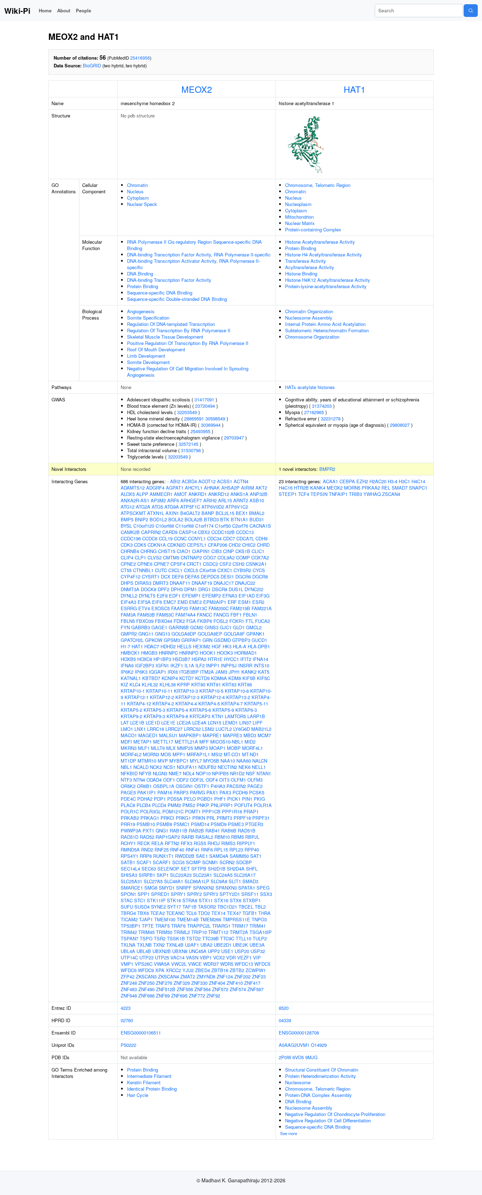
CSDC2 (210, 563)
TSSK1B (176, 938)
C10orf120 (143, 525)
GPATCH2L (132, 640)
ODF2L (197, 779)
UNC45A (197, 951)
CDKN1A (156, 544)
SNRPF (184, 887)
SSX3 (266, 894)
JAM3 (221, 671)
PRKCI (167, 817)
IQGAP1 (157, 671)
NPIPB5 (220, 773)
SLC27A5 (153, 881)
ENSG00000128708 (299, 1032)
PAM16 (164, 792)
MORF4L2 (131, 754)
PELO (190, 798)
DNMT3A (130, 589)
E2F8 (162, 595)
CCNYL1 (197, 538)
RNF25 (162, 849)
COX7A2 (260, 557)
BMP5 (127, 519)
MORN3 (151, 754)
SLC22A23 (181, 875)
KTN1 (217, 716)
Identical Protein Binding (152, 1088)
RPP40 (252, 849)
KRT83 (229, 684)
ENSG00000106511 (141, 1032)
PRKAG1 (149, 817)
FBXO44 (163, 621)
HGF (216, 646)
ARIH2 (210, 500)
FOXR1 (236, 621)
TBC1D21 (227, 906)
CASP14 (188, 532)
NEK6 (245, 767)
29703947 (234, 437)
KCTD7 (186, 678)
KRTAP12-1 (137, 697)
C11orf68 (184, 525)
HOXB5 (128, 659)
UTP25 (162, 957)
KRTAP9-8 (177, 716)
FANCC (204, 614)
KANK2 (249, 671)
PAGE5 (128, 792)
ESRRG (129, 608)
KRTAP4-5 (209, 703)
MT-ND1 (250, 754)
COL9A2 (226, 557)
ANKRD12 (218, 494)
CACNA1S (260, 525)
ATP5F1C (190, 506)
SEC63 (148, 868)
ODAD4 (154, 779)
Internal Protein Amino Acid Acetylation (325, 324)
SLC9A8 (219, 881)
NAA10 (228, 760)
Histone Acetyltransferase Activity (320, 241)
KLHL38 (167, 684)
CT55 (126, 570)
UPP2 (214, 951)
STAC (127, 900)
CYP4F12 (130, 576)
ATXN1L (155, 513)
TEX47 (234, 913)
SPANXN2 (203, 887)
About (63, 10)
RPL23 (236, 849)
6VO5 (298, 1057)
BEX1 (242, 513)
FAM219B (240, 608)
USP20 (242, 951)
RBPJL (252, 836)
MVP (163, 760)
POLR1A (263, 805)
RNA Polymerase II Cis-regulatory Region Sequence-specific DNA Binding (194, 244)
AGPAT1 (174, 487)
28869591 (194, 418)
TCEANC (175, 913)
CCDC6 (149, 538)
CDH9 (261, 538)
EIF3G (263, 595)
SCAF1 (144, 862)
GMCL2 (253, 627)
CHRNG (148, 551)
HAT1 (355, 89)
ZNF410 (235, 982)
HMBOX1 (130, 652)
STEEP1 (288, 494)
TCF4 (303, 494)
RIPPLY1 (246, 843)
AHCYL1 (194, 487)
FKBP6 (204, 621)
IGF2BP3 (144, 665)
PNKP (203, 805)
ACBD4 (189, 481)
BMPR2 (327, 469)
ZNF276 (164, 982)
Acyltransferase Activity (309, 267)
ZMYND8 (206, 976)
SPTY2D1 (229, 894)
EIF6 (157, 602)
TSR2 (159, 938)
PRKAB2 (130, 817)
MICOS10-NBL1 (226, 741)
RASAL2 (204, 836)
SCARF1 (162, 862)
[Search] (471, 10)
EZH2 (362, 481)
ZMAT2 (187, 976)
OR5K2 (128, 786)
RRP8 (146, 856)
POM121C (172, 811)
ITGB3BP (189, 671)
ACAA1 (330, 481)
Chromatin (137, 185)
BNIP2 (141, 519)
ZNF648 (129, 995)
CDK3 (127, 544)
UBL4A (128, 951)
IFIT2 (245, 659)
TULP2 (260, 938)
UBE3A (257, 944)
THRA (264, 913)
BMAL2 (256, 513)
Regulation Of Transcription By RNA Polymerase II (178, 330)
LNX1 (140, 729)
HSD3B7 (181, 659)
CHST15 (166, 551)
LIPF (258, 722)
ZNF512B (165, 989)
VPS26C (143, 963)
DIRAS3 (143, 583)
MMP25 (185, 748)
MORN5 (352, 487)
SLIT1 (235, 881)
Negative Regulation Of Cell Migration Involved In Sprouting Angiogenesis (187, 371)
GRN (207, 640)
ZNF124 (225, 976)
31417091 (204, 399)
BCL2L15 (225, 513)
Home (45, 10)
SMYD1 (167, 887)
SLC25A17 (244, 875)
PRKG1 (183, 817)
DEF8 (177, 576)
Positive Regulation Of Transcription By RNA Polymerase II (187, 343)
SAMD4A (218, 856)
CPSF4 (177, 563)
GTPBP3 (241, 640)
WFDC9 (146, 970)
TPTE (148, 925)
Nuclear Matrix (300, 223)
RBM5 (237, 836)
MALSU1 (168, 735)
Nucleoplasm (298, 204)
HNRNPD (188, 652)
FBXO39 (144, 621)
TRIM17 (240, 925)
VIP (257, 957)
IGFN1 (162, 665)
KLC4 (134, 684)
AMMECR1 (161, 494)
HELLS (184, 646)
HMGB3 (149, 652)
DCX (165, 576)
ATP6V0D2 (212, 506)
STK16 (174, 900)
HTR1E (215, 659)
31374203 (322, 405)
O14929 (319, 1045)
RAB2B (196, 830)
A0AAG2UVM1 (294, 1045)
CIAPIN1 (201, 551)
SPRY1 (178, 894)
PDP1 (160, 798)
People (83, 10)
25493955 (200, 431)
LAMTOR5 (235, 716)
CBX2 (204, 532)
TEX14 (218, 913)
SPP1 (144, 894)
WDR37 (211, 963)
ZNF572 (220, 989)
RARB (187, 836)
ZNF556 (185, 989)
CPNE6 (144, 563)
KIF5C (263, 678)
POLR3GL (150, 811)
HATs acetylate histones (310, 387)
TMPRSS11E (236, 919)
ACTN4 (241, 481)
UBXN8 (179, 951)
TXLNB (144, 944)
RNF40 (177, 849)
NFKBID (129, 773)
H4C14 (418, 481)
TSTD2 (193, 938)
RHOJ (213, 843)
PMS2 (188, 805)
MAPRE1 (212, 735)
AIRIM (247, 487)
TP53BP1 (130, 925)
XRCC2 (173, 970)
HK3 (227, 646)
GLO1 (239, 627)
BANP (207, 513)
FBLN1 (250, 614)
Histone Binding (301, 273)
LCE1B (137, 722)
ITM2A (207, 671)
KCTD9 (202, 678)
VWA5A (162, 963)
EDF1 (175, 595)
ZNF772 (197, 995)
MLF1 (144, 748)
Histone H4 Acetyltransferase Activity (323, 254)
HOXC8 (144, 659)
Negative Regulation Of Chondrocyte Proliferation (335, 1114)
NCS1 (169, 767)
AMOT (180, 494)
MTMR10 (147, 760)
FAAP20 (179, 608)
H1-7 (125, 646)
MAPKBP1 (190, 735)
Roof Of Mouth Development (156, 349)
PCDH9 (240, 792)
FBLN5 (128, 621)
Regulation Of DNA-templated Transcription (171, 324)
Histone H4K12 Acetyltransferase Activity (327, 280)
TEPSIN (319, 494)
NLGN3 (160, 773)
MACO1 (129, 735)
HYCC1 (231, 659)
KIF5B (248, 678)
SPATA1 (246, 887)
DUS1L (236, 589)
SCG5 (178, 862)
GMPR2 (129, 633)
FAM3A (128, 614)
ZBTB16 (219, 970)
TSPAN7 (129, 938)
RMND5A (130, 849)
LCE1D (153, 722)
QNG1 (162, 830)
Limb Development (146, 355)
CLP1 (140, 557)
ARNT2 (240, 500)
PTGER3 (254, 824)
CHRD (263, 544)
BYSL (126, 525)
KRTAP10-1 (133, 690)
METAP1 (142, 741)
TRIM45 (146, 932)
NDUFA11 (187, 767)
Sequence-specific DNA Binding (159, 292)
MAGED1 (148, 735)
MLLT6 (158, 748)
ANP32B (258, 494)
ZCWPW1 (256, 970)
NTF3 (126, 779)
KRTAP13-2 (238, 697)
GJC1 (225, 627)
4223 (126, 1008)
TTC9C (227, 938)
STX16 (221, 900)
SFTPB (198, 868)
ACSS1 (224, 481)
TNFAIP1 (338, 494)
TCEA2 (157, 913)
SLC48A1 (173, 881)
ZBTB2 (237, 970)
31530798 (191, 450)
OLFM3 (255, 779)
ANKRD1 (197, 494)
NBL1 (126, 767)
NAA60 (243, 760)
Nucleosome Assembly (308, 317)
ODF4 (212, 779)
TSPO (146, 938)
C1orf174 (204, 525)
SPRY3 (210, 894)
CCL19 (166, 538)
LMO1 (127, 729)
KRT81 (214, 684)
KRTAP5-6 (200, 709)
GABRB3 (140, 627)
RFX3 (186, 843)
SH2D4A (236, 868)
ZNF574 (238, 989)
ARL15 (225, 500)
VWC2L (179, 963)
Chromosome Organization (312, 336)
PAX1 (212, 792)
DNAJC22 (245, 583)
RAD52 (147, 836)
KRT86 (245, 684)
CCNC (180, 538)
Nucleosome (298, 1082)
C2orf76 (240, 525)
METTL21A (186, 741)
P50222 (128, 1045)
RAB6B (228, 830)
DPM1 (190, 589)
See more (288, 1133)
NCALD (141, 767)
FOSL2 (220, 621)
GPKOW (153, 640)
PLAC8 (128, 805)
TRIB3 (355, 494)
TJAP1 (146, 919)
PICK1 (234, 798)
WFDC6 (129, 970)
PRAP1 (251, 811)
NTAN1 (264, 773)
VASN (192, 957)
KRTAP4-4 (186, 703)
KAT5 (263, 671)
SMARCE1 (132, 887)
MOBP (234, 748)
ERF (232, 602)
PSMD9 (219, 824)
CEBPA (347, 481)
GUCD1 (259, 640)
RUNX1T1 (163, 856)
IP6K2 (127, 671)
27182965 (314, 412)
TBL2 (260, 906)
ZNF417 (252, 982)
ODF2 (182, 779)
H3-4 (392, 481)
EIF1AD (247, 595)
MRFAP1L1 (198, 754)
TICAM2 (129, 919)
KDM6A (219, 678)
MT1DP (128, 760)
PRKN (198, 817)
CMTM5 (171, 557)
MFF (204, 741)
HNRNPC (168, 652)
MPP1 (179, 754)
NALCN (259, 760)
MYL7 (196, 760)
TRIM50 (164, 932)
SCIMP (193, 862)
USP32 (258, 951)
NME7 (175, 773)
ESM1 (244, 602)
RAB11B (178, 830)
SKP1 (163, 875)
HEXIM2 (201, 646)
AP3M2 (158, 500)
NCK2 (156, 767)
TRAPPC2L (199, 925)
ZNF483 (129, 989)
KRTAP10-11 (159, 690)
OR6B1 (144, 786)
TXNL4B (174, 944)
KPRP (183, 684)
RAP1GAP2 (168, 836)
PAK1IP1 (146, 792)
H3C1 (404, 481)
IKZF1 (176, 665)
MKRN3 (129, 748)
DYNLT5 (147, 595)
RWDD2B (184, 856)
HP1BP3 (162, 659)
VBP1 (206, 957)
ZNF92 (213, 995)
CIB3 (216, 551)
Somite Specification (148, 317)
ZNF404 (217, 982)
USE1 (227, 951)
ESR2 (258, 602)
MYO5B (211, 760)
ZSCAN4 (391, 494)
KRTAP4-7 (232, 703)
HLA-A (239, 646)
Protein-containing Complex (313, 229)
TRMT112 (218, 932)
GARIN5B (179, 627)
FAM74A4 (185, 614)
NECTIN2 (227, 767)
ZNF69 (163, 995)
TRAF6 (178, 925)
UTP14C (129, 957)
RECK (143, 843)
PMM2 (174, 805)
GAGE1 (159, 627)
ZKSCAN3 (146, 976)
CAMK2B (130, 532)
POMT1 (193, 811)
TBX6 (143, 913)
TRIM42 (129, 932)
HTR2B (301, 487)
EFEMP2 (211, 595)
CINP (228, 551)
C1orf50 (223, 525)
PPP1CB (211, 811)
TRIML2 (182, 932)
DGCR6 (243, 576)
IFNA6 (127, 665)
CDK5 (140, 544)
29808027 (400, 424)
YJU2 (188, 970)
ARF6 (173, 500)
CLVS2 (154, 557)
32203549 (187, 412)
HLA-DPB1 (259, 646)
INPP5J (229, 665)
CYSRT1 (150, 576)
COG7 (209, 557)
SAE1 (202, 856)
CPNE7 (161, 563)
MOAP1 (217, 748)
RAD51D (129, 836)
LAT (125, 722)
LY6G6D (241, 729)
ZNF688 (146, 995)
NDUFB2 (207, 767)
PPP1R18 (232, 811)
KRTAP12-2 (162, 697)
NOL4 (188, 773)
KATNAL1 (131, 678)
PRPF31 (261, 817)
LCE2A (184, 722)
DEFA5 (192, 576)
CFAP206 (217, 544)
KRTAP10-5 (211, 690)
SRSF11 (250, 894)
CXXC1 (224, 570)
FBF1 (236, 614)
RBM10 (222, 836)
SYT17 (174, 906)
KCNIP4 (170, 678)
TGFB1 (249, 913)
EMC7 (169, 602)
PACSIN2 (236, 786)
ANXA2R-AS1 (135, 500)
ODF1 (169, 779)
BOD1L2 (158, 519)
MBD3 (249, 735)
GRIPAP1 (191, 640)
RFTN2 (172, 843)
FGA (191, 621)
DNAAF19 (202, 583)
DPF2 (163, 589)
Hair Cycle (137, 1095)
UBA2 (206, 944)
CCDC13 (245, 532)
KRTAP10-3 (186, 690)
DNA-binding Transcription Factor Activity (169, 280)
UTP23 (146, 957)
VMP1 (127, 963)
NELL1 (259, 767)
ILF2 (200, 665)
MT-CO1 (232, 754)
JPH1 (234, 671)
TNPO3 (259, 919)
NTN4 (139, 779)
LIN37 (245, 722)
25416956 (140, 58)
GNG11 (145, 633)
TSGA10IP (260, 932)
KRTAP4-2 (163, 703)
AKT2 (261, 487)
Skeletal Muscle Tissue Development (165, 336)
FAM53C (165, 614)
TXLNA (128, 944)
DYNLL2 (129, 595)
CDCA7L (245, 538)
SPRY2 (194, 894)
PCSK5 (256, 792)
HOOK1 (208, 652)
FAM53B (146, 614)
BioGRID (92, 65)
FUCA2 (262, 621)
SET (185, 868)
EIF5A (144, 602)
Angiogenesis (141, 311)
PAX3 (225, 792)
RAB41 (212, 830)
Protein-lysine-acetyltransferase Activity (326, 286)
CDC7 (229, 538)
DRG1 (204, 589)
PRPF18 (242, 817)
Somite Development (148, 362)
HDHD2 (168, 646)
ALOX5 (128, 494)
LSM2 (208, 729)
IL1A (189, 665)
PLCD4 (159, 805)
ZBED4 (202, 970)
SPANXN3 (226, 887)
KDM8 (234, 678)
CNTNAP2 (191, 557)
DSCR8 (219, 589)
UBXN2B (161, 951)
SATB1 (128, 862)
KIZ (124, 684)
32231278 (331, 418)
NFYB (145, 773)
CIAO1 (184, 551)
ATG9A (171, 506)
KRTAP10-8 (237, 690)
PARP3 (181, 792)
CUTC (161, 570)
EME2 (195, 602)
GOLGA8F (234, 633)
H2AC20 (377, 481)
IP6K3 (141, 671)
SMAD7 (400, 487)
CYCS (259, 570)
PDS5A (174, 798)
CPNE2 (128, 563)
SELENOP (168, 868)
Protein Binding (142, 286)
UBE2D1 (222, 944)
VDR (231, 957)
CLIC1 (258, 551)
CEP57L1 (196, 544)
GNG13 (162, 633)
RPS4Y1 (129, 856)
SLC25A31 (131, 881)
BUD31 (256, 519)
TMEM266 (210, 919)
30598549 (215, 418)
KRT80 (198, 684)
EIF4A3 (128, 602)
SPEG (263, 887)
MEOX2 (196, 89)
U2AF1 (192, 944)
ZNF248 (129, 982)
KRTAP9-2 (131, 716)
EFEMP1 (191, 595)
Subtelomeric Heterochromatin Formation (327, 330)
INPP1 (212, 665)
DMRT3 (160, 583)
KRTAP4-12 (139, 703)
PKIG (259, 798)
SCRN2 (227, 862)
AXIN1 (172, 513)
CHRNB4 (130, 551)
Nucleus (135, 191)
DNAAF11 (180, 583)
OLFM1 (238, 779)
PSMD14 (200, 824)
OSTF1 (201, 786)
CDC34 (214, 538)
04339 (285, 1020)
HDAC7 (151, 646)
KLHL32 (150, 684)
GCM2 (196, 627)
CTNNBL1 (143, 570)
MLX (171, 748)
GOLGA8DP (183, 633)
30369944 (211, 424)
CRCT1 (194, 563)
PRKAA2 (371, 487)
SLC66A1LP (197, 881)
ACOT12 (207, 481)
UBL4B (144, 951)
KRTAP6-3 (246, 709)
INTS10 (261, 665)
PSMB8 (164, 824)
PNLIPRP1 (222, 805)
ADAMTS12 (133, 487)
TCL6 (191, 913)
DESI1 (227, 576)
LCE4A (199, 722)
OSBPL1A (163, 786)
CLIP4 (127, 557)
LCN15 (214, 722)
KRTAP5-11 (256, 703)
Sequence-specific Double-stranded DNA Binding (177, 299)
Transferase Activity (305, 260)
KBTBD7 (151, 678)
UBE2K (240, 944)
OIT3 (224, 779)
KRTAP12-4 (213, 697)
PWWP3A (131, 830)
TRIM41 (257, 925)
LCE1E (168, 722)
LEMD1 (230, 722)
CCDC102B (223, 532)
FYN (125, 627)
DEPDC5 (210, 576)
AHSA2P (230, 487)
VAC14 (177, 957)
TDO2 (204, 913)
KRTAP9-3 (154, 716)
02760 (127, 1020)
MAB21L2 (261, 729)
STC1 (139, 900)
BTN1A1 (239, 519)
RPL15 (221, 849)
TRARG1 (221, 925)
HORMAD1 (245, 652)
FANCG (221, 614)
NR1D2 (237, 773)
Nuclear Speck (142, 204)
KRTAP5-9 (223, 709)
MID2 (250, 741)
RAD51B (246, 830)
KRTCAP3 (199, 716)
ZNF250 (146, 982)
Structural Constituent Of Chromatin (321, 1069)
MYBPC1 (178, 760)
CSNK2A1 (256, 563)
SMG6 (150, 887)
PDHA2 (144, 798)
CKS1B (242, 551)
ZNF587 (255, 989)
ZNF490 (146, 989)
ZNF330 (199, 982)
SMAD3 (250, 881)
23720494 (205, 405)
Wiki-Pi (17, 11)
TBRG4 (128, 913)
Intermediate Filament (149, 1076)
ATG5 (157, 506)
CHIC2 (248, 544)
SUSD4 (142, 906)
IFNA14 (260, 659)
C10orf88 (165, 525)
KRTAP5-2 (131, 709)
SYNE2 (158, 906)
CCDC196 (131, 538)
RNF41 (193, 849)
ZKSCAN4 (168, 976)
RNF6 (207, 849)
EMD (182, 602)
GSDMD (222, 640)
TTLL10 (243, 938)
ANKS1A (239, 494)
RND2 (147, 849)
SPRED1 (160, 894)
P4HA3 (218, 786)
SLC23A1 (202, 875)
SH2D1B (216, 868)
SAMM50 (239, 856)
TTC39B (210, 938)
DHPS (127, 583)
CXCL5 (191, 570)
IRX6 (173, 671)
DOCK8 (148, 589)
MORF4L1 (252, 748)
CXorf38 (207, 570)
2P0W (285, 1057)
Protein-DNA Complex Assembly (318, 1095)
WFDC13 (244, 963)
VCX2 (219, 957)
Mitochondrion (299, 216)
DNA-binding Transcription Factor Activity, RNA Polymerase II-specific (199, 254)
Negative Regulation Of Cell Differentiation (328, 1120)
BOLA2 (175, 519)
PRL (210, 817)
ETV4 (144, 608)
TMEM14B (188, 919)
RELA (157, 843)
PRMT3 (224, 817)
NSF (250, 773)
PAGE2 (255, 786)
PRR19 (128, 824)
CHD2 (235, 544)
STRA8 (189, 900)
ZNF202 (242, 976)
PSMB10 (146, 824)
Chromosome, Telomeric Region (317, 185)
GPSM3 (172, 640)
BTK (224, 519)
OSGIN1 (184, 786)
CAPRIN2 (151, 532)
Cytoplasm (138, 197)
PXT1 (148, 830)
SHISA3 (129, 875)
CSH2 (239, 563)
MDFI (126, 741)
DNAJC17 (223, 583)
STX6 (235, 900)
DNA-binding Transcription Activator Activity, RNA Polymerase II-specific (193, 264)
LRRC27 (173, 729)
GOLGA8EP (210, 633)
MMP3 (201, 748)
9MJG (311, 1057)
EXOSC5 (160, 608)
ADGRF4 (155, 487)
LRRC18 (155, 729)
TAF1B (189, 906)
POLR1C (130, 811)
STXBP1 (252, 900)
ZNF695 (179, 995)
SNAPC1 (418, 487)
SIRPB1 (147, 875)
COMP (243, 557)
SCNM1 (210, 862)
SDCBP (244, 862)
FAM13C (198, 608)
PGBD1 (205, 798)
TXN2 (159, 944)
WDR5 (226, 963)
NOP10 (203, 773)
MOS (166, 754)
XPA (159, 970)
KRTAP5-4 (177, 709)
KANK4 (317, 487)
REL (385, 487)
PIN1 (247, 798)
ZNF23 (259, 976)
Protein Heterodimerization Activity (320, 1076)
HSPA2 (199, 659)
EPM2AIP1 (214, 602)
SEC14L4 (130, 868)
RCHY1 (128, 843)
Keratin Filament (144, 1082)
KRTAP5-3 (154, 709)
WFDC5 (262, 963)
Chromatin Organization (309, 311)
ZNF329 (182, 982)
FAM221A (262, 608)
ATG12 (127, 506)
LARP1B (256, 716)
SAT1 (255, 856)
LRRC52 (192, 729)
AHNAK (212, 487)
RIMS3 (228, 843)
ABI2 (175, 481)
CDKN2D (176, 544)
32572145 (188, 444)
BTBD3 (211, 519)
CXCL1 (175, 570)
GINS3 (211, 627)
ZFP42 (127, 976)
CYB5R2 (242, 570)
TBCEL (246, 906)
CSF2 (225, 563)
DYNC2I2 (254, 589)
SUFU (127, 906)
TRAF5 (162, 925)
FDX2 (179, 621)
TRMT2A (239, 932)
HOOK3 (225, 652)
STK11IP (156, 900)
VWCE (195, 963)
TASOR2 (207, 906)
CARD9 (169, 532)
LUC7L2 (224, 729)
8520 (284, 1008)
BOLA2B (194, 519)
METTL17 (163, 741)
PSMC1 (181, 824)
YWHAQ (372, 494)
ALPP (142, 494)
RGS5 (200, 843)
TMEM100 (164, 919)
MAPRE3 (232, 735)
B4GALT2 (190, 513)
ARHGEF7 (191, 500)
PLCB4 (144, 805)
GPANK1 (255, 633)
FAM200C (219, 608)
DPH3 (177, 589)
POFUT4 (243, 805)
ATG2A (143, 506)
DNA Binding (140, 273)
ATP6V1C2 (236, 506)
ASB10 (256, 500)
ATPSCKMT (133, 513)
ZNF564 (202, 989)
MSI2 (216, 754)
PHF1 (220, 798)
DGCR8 (260, 576)
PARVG (197, 792)
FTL (250, 621)
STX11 (206, 900)
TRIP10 (199, 932)
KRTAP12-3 (187, 697)
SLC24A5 (223, 875)
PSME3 (236, 824)
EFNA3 (229, 595)
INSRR (245, 665)
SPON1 (128, 894)
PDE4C (128, 798)
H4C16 (286, 487)
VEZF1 (244, 957)
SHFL (252, 868)
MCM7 (264, 735)
